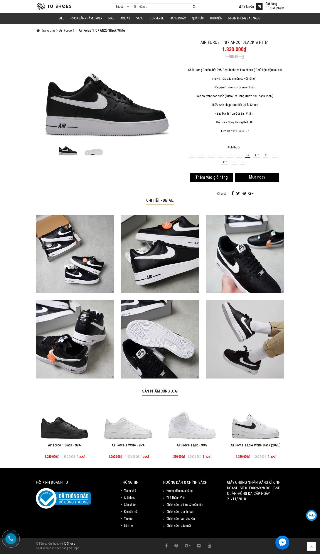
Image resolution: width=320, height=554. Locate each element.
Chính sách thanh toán (180, 511)
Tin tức (128, 518)
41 (266, 155)
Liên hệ (128, 525)
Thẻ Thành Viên (176, 497)
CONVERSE (157, 18)
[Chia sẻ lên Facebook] (232, 193)
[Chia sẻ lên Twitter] (238, 193)
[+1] (250, 193)
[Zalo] (311, 515)
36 (192, 155)
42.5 (224, 161)
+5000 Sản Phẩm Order (86, 18)
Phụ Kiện (216, 18)
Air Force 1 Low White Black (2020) (255, 445)
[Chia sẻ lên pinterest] (245, 193)
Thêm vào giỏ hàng (211, 177)
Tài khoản (247, 6)
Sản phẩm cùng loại (160, 391)
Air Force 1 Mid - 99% (192, 445)
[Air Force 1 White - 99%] (128, 421)
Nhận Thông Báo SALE (244, 18)
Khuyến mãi (131, 511)
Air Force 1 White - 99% (128, 445)
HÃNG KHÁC (178, 18)
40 (247, 155)
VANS (139, 18)
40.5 (256, 155)
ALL (61, 18)
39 (239, 155)
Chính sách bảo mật (179, 525)
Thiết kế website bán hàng (52, 548)
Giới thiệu (129, 497)
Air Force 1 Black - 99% (64, 445)
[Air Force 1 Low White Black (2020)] (255, 421)
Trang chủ (130, 490)
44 (242, 161)
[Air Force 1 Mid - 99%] (192, 421)
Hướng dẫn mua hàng (180, 490)
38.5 (229, 155)
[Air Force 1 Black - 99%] (64, 421)
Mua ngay (257, 177)
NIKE (111, 18)
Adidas (125, 18)
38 (220, 155)
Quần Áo (198, 18)
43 (234, 161)
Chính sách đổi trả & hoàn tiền (185, 504)
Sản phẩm (130, 504)
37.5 (211, 155)
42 (274, 155)
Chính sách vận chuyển (181, 518)
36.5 (201, 155)
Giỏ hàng (271, 4)
